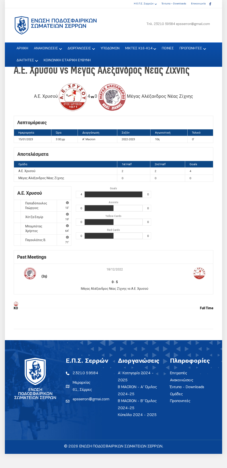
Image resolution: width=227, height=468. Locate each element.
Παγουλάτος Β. (35, 240)
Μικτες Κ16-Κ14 (138, 48)
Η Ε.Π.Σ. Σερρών (144, 3)
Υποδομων (110, 48)
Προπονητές (180, 401)
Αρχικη (22, 48)
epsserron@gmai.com (91, 399)
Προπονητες (191, 48)
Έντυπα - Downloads (187, 387)
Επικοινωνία (198, 3)
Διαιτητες (25, 60)
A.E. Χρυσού (26, 171)
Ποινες (168, 48)
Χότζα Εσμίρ (34, 217)
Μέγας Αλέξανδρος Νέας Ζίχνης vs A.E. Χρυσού (114, 288)
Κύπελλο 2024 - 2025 (137, 415)
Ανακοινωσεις (46, 48)
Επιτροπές (178, 373)
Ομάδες (176, 394)
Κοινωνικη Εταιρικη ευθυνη (67, 60)
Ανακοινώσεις (181, 380)
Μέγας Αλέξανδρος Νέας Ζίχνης (41, 178)
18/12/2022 (114, 269)
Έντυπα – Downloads (174, 3)
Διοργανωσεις (79, 48)
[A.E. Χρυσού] (16, 303)
